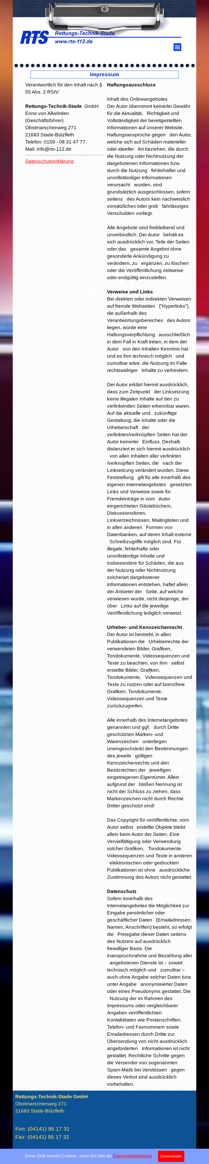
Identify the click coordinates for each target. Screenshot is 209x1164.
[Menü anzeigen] (177, 47)
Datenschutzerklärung (49, 161)
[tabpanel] (64, 133)
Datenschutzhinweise (132, 1156)
